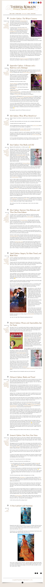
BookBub (16, 465)
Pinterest (22, 464)
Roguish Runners (6, 384)
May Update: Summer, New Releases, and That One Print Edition (25, 211)
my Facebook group (13, 31)
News (8, 26)
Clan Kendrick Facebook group (22, 28)
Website (7, 156)
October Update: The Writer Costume (23, 18)
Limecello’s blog (33, 404)
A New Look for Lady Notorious (21, 506)
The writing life (7, 28)
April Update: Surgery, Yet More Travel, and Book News (25, 254)
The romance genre (7, 331)
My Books (7, 24)
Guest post (5, 218)
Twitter (12, 201)
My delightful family (6, 26)
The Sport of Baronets (6, 153)
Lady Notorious (22, 477)
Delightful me (6, 121)
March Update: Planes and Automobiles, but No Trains (26, 324)
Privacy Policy (30, 579)
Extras (28, 13)
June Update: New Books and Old (22, 145)
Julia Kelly (22, 128)
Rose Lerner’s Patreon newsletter (28, 96)
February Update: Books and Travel (22, 377)
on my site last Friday (19, 97)
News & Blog (24, 13)
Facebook (24, 366)
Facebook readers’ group (19, 241)
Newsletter (33, 13)
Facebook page (14, 198)
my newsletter (16, 188)
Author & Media (18, 13)
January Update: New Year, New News (24, 435)
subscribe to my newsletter (24, 58)
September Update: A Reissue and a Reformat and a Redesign (22, 66)
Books (13, 13)
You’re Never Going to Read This (25, 130)
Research (7, 329)
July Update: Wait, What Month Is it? (23, 116)
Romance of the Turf (6, 74)
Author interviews (7, 216)
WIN (8, 387)
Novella (7, 262)
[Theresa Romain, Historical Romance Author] (22, 10)
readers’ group (26, 198)
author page (18, 446)
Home (11, 13)
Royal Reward (6, 385)
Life (4, 24)
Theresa (7, 23)
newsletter (14, 469)
